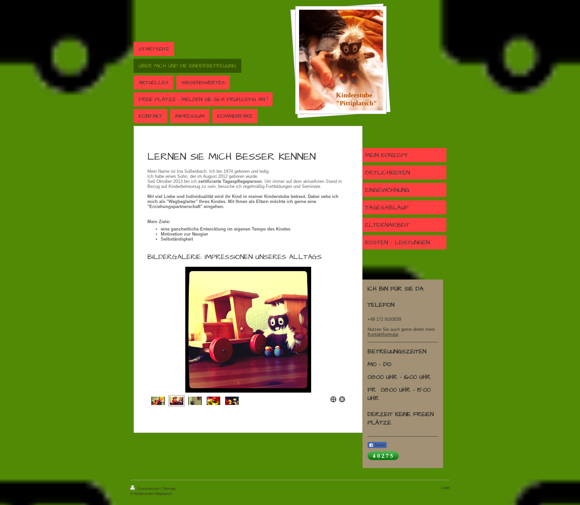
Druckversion (148, 489)
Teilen (379, 445)
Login (445, 488)
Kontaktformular (383, 334)
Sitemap (169, 489)
